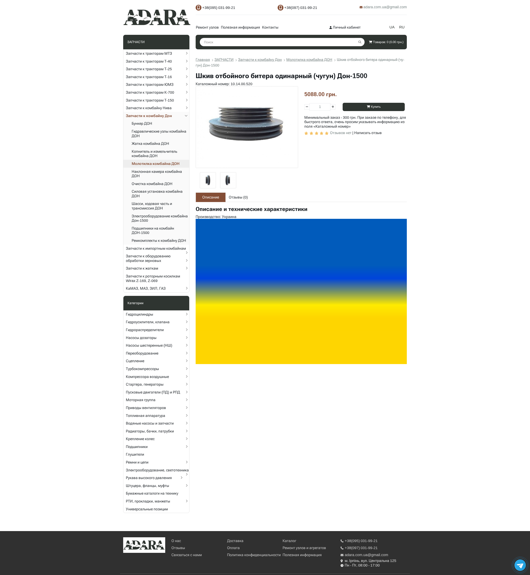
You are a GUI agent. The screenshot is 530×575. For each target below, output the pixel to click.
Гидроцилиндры (139, 314)
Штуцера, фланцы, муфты (147, 485)
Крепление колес (140, 439)
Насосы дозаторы (141, 337)
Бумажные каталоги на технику (152, 493)
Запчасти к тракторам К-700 (150, 92)
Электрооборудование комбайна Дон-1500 (160, 218)
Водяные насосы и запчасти (150, 423)
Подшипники (137, 446)
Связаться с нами (186, 555)
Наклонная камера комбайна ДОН (157, 173)
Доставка (235, 541)
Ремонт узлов (207, 27)
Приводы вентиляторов (146, 408)
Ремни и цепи (137, 462)
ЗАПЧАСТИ (224, 59)
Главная (203, 59)
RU (402, 27)
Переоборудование (142, 353)
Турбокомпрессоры (142, 369)
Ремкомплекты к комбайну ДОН (159, 240)
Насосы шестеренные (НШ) (149, 345)
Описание (210, 197)
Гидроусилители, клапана (148, 322)
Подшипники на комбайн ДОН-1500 (153, 230)
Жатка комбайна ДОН (150, 143)
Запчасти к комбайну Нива (149, 108)
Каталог (289, 541)
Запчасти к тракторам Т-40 (149, 61)
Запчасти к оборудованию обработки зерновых (148, 258)
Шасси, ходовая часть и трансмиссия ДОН (152, 205)
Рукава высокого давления (149, 478)
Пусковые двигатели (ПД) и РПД (153, 392)
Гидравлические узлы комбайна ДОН (159, 133)
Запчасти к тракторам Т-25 (149, 69)
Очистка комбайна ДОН (152, 184)
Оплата (233, 548)
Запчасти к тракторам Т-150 (150, 100)
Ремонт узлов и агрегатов (304, 548)
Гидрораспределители (145, 330)
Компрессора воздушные (147, 376)
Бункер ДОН (142, 123)
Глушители (135, 454)
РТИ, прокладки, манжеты (148, 501)
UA (392, 27)
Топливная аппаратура (145, 415)
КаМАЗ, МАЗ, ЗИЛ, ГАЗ (146, 288)
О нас (176, 541)
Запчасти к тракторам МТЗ (149, 53)
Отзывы (178, 548)
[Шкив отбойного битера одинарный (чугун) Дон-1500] (247, 127)
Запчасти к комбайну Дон (149, 116)
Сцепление (135, 361)
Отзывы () (238, 197)
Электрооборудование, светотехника (157, 470)
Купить (375, 107)
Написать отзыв (368, 133)
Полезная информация (240, 27)
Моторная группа (140, 400)
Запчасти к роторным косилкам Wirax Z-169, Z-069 (153, 278)
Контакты (270, 27)
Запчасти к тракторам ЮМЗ (149, 84)
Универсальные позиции (147, 509)
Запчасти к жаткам (142, 268)
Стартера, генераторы (145, 384)
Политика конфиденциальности (254, 555)
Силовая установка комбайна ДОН (157, 193)
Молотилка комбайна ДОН (155, 163)
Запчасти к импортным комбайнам (156, 248)
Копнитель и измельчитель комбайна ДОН (154, 153)
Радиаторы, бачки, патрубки (150, 431)
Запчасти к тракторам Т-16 (149, 77)
